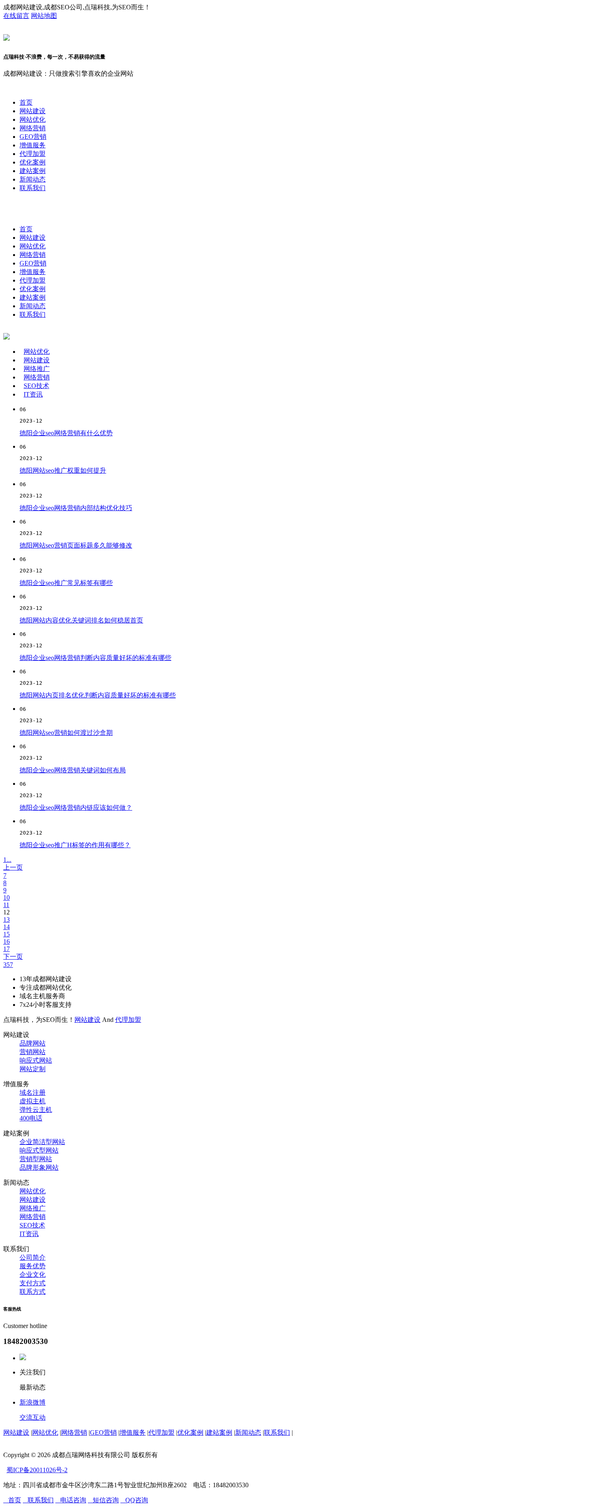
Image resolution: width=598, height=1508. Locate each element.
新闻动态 (33, 179)
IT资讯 (33, 394)
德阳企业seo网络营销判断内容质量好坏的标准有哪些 (95, 657)
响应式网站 (36, 1060)
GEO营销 (33, 136)
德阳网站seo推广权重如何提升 (63, 470)
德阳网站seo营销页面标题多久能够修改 (76, 545)
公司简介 (33, 1257)
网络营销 (33, 128)
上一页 (13, 867)
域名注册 (33, 1092)
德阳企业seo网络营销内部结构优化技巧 (76, 507)
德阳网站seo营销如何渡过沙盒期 (66, 732)
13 (6, 919)
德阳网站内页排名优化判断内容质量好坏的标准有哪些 (98, 695)
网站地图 (44, 15)
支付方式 (33, 1283)
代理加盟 (33, 153)
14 (6, 926)
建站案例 (33, 170)
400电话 (31, 1118)
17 (6, 948)
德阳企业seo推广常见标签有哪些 (66, 582)
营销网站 (33, 1051)
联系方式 (33, 1291)
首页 (26, 102)
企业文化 (33, 1274)
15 (6, 934)
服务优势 (33, 1266)
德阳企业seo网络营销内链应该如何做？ (76, 807)
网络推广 (37, 368)
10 (6, 897)
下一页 (13, 956)
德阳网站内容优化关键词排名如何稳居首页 (81, 620)
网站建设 (33, 110)
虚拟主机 (33, 1101)
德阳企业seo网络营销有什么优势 (66, 433)
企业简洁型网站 (42, 1141)
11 (6, 904)
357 (8, 964)
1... (7, 859)
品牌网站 (33, 1043)
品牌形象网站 (39, 1167)
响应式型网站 (39, 1150)
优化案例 (33, 162)
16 (6, 941)
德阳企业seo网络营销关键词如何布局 (73, 770)
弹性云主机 (36, 1109)
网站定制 (33, 1068)
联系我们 (33, 187)
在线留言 (16, 15)
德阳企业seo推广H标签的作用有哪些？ (75, 845)
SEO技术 (36, 385)
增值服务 (33, 145)
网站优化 (33, 119)
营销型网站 (36, 1158)
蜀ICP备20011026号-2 (37, 1469)
